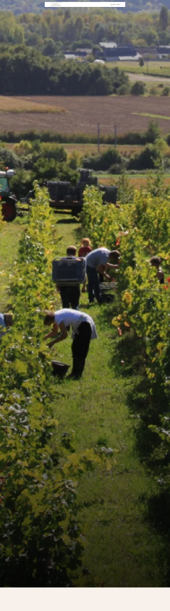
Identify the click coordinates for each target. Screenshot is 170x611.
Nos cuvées (113, 4)
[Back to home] (56, 4)
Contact (118, 4)
